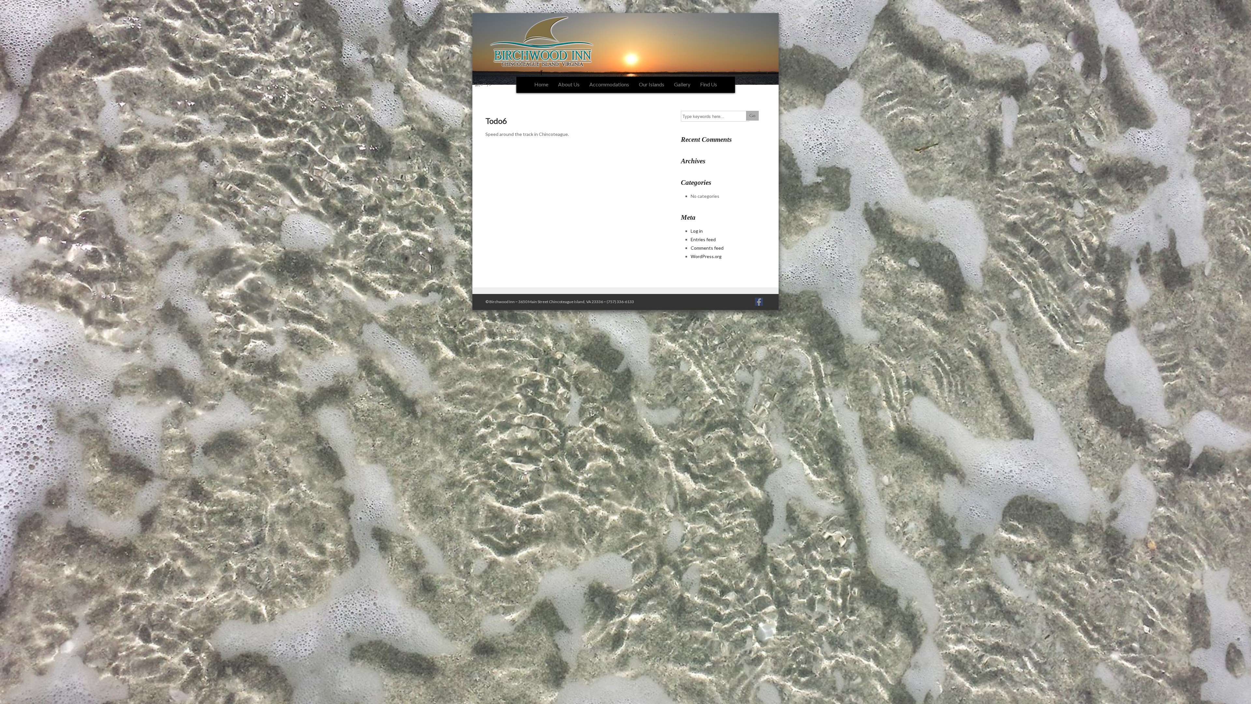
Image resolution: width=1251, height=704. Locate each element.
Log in (697, 231)
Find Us (708, 84)
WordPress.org (706, 256)
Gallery (682, 84)
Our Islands (651, 84)
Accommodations (609, 84)
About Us (569, 84)
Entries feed (703, 239)
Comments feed (707, 248)
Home (541, 84)
